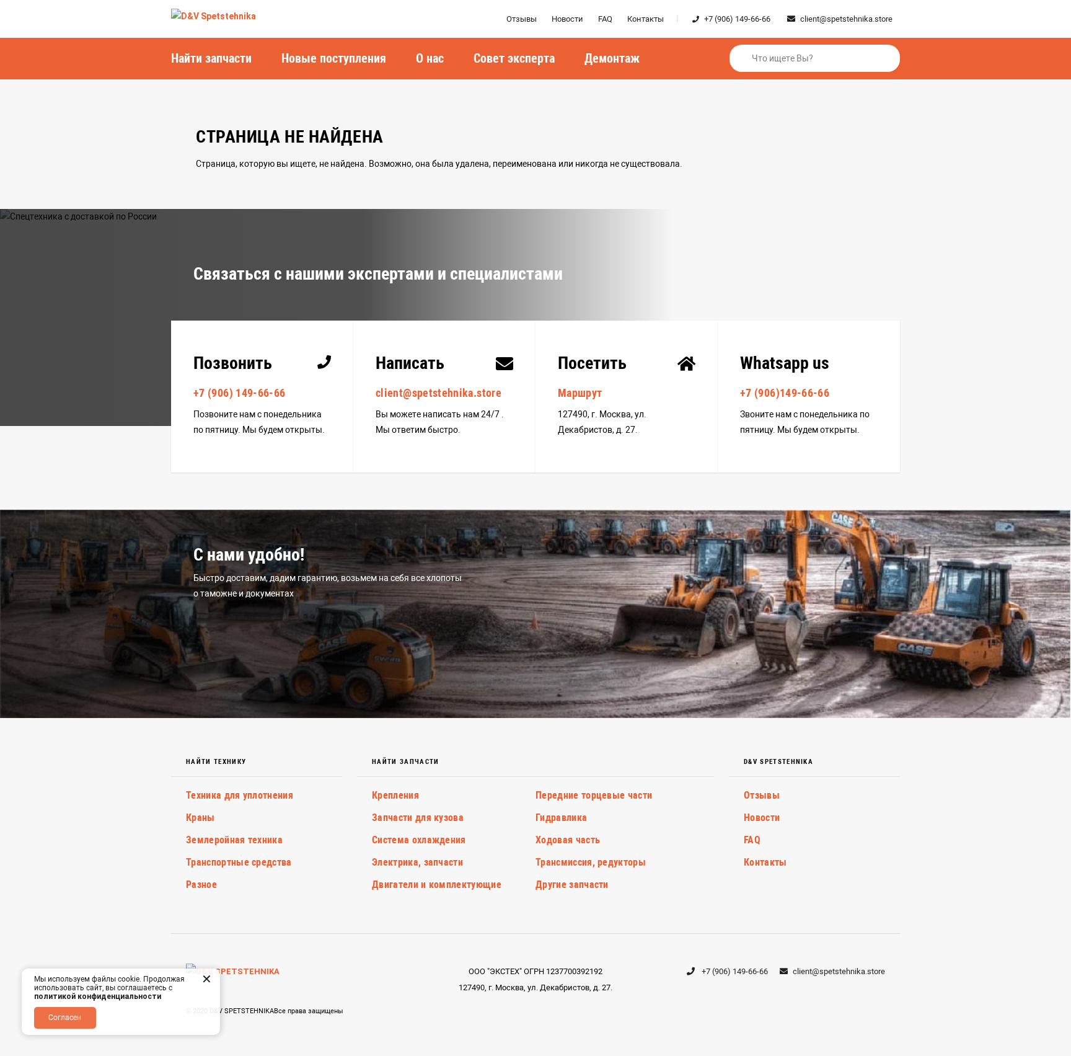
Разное (201, 884)
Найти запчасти (211, 58)
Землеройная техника (234, 840)
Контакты (645, 19)
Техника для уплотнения (239, 795)
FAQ (605, 19)
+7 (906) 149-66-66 (737, 19)
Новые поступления (333, 58)
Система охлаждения (419, 840)
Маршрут (580, 392)
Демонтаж (612, 58)
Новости (567, 19)
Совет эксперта (514, 58)
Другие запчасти (572, 884)
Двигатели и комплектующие (436, 884)
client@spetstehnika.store (846, 19)
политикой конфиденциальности (97, 996)
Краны (200, 817)
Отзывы (521, 19)
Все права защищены (308, 1011)
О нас (430, 58)
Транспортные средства (239, 862)
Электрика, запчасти (417, 862)
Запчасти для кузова (418, 817)
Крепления (395, 795)
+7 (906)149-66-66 (784, 392)
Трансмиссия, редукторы (591, 862)
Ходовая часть (568, 840)
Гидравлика (561, 817)
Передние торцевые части (594, 795)
